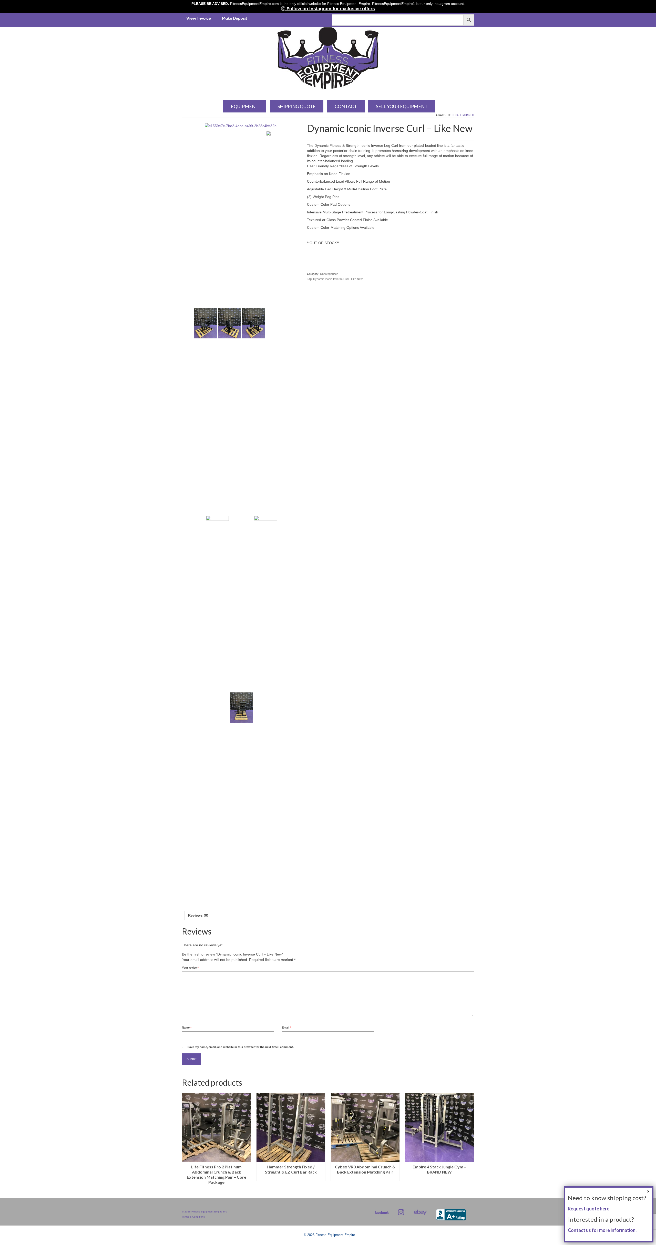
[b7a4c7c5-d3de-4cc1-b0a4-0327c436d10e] (217, 708)
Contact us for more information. (602, 1230)
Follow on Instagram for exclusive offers (330, 8)
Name (186, 1027)
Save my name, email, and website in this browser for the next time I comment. (241, 1047)
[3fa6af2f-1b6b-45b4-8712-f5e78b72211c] (205, 323)
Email (286, 1027)
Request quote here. (589, 1208)
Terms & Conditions (193, 1216)
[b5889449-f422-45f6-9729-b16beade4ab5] (241, 708)
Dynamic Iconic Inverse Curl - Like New (338, 279)
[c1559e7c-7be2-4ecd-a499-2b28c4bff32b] (240, 125)
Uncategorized (462, 115)
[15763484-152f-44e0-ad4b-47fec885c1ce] (277, 323)
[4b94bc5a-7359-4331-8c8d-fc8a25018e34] (229, 323)
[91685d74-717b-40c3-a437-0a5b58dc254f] (253, 323)
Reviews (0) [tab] (198, 915)
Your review (190, 967)
